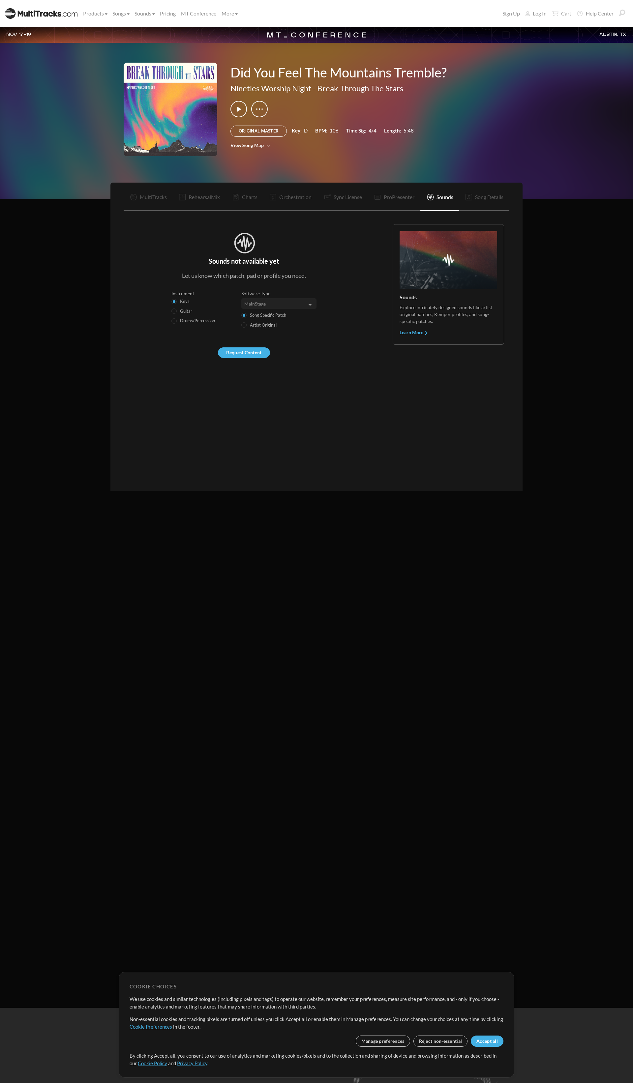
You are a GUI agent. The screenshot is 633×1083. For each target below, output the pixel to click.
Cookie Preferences (151, 1027)
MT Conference (198, 13)
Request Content (243, 352)
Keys (185, 301)
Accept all (487, 1041)
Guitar (186, 311)
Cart (566, 13)
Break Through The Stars (360, 88)
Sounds (143, 13)
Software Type (255, 293)
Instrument (182, 293)
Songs (119, 13)
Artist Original (263, 325)
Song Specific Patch (268, 315)
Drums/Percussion (197, 320)
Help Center (600, 13)
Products (93, 13)
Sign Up (511, 13)
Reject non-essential (440, 1041)
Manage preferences (383, 1041)
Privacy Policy (192, 1063)
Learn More (412, 332)
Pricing (168, 13)
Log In (540, 13)
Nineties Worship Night (270, 88)
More (228, 13)
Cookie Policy (152, 1063)
